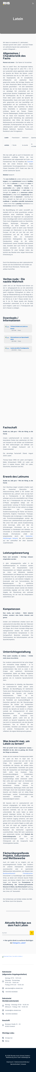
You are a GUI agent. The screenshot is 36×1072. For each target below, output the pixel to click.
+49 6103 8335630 (11, 992)
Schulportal (8, 1038)
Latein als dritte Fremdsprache (19, 348)
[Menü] (33, 3)
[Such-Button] (32, 933)
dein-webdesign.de (24, 1057)
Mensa (7, 1041)
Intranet (23, 1064)
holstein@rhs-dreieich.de (13, 1010)
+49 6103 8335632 (11, 1014)
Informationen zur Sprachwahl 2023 (19, 338)
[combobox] (16, 933)
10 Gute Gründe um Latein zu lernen (19, 327)
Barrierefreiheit (15, 1064)
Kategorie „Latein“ (19, 943)
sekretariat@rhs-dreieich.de (14, 988)
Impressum (10, 1062)
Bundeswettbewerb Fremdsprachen (18, 873)
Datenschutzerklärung (22, 1062)
